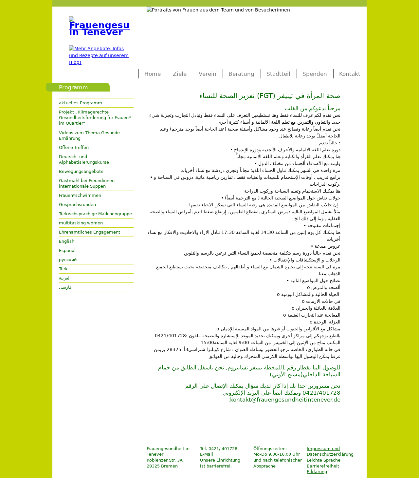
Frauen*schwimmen (80, 195)
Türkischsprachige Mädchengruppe (95, 213)
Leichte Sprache (323, 460)
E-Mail (206, 454)
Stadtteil (278, 74)
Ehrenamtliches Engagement (89, 232)
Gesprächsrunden (77, 204)
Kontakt (349, 74)
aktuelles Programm (80, 102)
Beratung (241, 74)
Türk (63, 268)
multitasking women (81, 222)
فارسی (65, 287)
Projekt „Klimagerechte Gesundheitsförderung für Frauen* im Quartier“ (95, 118)
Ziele (180, 74)
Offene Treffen (74, 147)
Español (67, 250)
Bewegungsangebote (81, 171)
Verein (207, 74)
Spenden (314, 74)
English (66, 241)
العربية (65, 278)
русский (68, 259)
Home (152, 74)
